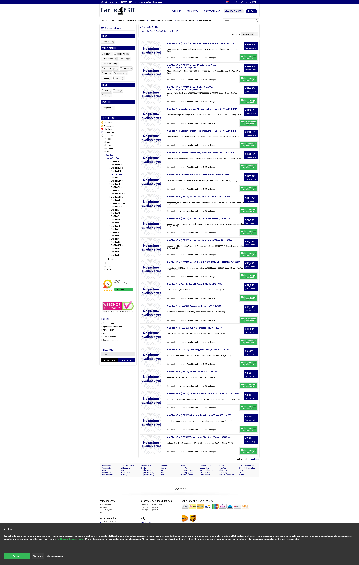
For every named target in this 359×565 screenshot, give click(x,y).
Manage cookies (55, 556)
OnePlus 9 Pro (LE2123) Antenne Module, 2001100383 (192, 371)
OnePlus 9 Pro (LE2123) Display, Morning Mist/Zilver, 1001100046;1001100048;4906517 (191, 66)
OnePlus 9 (115, 177)
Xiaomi (108, 269)
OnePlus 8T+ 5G (117, 181)
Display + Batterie (148, 470)
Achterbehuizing (108, 475)
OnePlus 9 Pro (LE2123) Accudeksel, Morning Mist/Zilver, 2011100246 (199, 240)
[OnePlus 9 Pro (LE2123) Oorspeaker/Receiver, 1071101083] (151, 313)
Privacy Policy (108, 330)
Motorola (109, 148)
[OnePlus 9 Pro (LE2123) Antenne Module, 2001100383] (151, 379)
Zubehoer (243, 473)
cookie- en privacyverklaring (70, 539)
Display (108, 54)
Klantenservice (212, 11)
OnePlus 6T (115, 213)
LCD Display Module (187, 473)
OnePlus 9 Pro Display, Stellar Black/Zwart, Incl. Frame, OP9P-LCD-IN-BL (201, 153)
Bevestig (17, 556)
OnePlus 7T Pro (117, 197)
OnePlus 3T (115, 226)
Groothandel (235, 11)
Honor (107, 142)
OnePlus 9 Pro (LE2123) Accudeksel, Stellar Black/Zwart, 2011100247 (199, 218)
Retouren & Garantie (110, 340)
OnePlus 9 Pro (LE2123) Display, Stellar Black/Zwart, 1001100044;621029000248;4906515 (191, 88)
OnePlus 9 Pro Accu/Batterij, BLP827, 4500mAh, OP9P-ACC (194, 284)
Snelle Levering (206, 500)
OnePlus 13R (116, 255)
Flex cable (164, 466)
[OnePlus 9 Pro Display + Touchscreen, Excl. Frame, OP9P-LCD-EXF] (151, 182)
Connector (121, 74)
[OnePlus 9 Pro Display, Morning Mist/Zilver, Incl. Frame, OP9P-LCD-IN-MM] (151, 116)
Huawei (108, 145)
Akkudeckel (125, 468)
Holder (163, 473)
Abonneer (126, 360)
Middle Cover (205, 473)
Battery (124, 475)
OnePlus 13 (115, 252)
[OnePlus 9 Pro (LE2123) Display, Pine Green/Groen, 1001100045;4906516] (151, 50)
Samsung (109, 266)
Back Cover (125, 473)
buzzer (241, 475)
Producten (192, 11)
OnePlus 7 (115, 210)
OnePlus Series (115, 158)
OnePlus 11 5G (117, 165)
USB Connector (111, 64)
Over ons (176, 11)
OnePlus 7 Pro (116, 206)
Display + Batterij (147, 473)
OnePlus (109, 42)
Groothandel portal (112, 28)
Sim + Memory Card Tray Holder (227, 475)
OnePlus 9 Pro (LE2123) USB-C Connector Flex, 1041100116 (194, 328)
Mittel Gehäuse (206, 475)
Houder (163, 475)
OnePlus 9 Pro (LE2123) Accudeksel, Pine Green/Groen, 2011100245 (198, 196)
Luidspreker (204, 468)
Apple (123, 470)
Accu (104, 470)
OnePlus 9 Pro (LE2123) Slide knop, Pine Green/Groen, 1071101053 (198, 350)
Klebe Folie (184, 468)
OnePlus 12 (115, 248)
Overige (120, 78)
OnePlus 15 (115, 161)
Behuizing (125, 59)
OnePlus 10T (116, 171)
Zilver (118, 91)
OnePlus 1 (115, 236)
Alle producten (109, 126)
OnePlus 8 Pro (116, 187)
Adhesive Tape (111, 69)
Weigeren (38, 556)
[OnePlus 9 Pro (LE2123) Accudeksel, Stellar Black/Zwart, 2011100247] (151, 225)
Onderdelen (108, 136)
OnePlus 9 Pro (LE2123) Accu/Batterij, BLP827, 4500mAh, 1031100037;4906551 (203, 262)
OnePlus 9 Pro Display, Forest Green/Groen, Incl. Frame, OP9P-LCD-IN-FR (201, 131)
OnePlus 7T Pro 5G (118, 194)
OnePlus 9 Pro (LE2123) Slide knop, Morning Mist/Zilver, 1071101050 (199, 415)
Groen (107, 96)
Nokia (221, 466)
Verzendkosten (253, 459)
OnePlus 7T (115, 200)
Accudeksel (110, 59)
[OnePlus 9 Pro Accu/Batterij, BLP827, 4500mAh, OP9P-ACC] (151, 291)
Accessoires (108, 132)
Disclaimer (106, 333)
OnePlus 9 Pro (117, 174)
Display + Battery (147, 475)
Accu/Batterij (123, 54)
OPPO (107, 152)
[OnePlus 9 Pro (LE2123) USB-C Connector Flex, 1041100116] (151, 335)
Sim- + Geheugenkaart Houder (247, 468)
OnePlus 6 (115, 216)
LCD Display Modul (187, 470)
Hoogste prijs (248, 34)
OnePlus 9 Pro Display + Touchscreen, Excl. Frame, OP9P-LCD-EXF (198, 175)
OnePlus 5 (115, 223)
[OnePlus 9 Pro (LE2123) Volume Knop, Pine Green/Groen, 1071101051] (151, 444)
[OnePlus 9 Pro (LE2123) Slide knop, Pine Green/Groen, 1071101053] (151, 357)
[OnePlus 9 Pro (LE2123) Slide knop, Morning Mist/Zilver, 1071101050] (151, 422)
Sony (241, 470)
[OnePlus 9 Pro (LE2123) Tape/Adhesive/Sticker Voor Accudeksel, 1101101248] (151, 400)
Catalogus (107, 123)
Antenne (127, 69)
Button (107, 74)
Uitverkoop (107, 129)
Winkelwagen (248, 2)
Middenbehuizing (206, 470)
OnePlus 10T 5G (117, 245)
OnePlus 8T (115, 184)
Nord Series (113, 259)
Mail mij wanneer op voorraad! (248, 57)
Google (108, 139)
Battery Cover (146, 466)
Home (142, 31)
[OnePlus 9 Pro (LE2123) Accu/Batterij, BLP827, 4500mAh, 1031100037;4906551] (151, 269)
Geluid (107, 78)
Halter (163, 470)
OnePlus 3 (115, 229)
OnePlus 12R (116, 242)
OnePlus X (115, 239)
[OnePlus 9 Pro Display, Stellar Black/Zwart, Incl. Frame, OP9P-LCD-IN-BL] (151, 160)
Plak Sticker (223, 470)
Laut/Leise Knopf (186, 475)
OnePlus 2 (115, 232)
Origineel (109, 108)
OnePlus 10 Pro (117, 168)
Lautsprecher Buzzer (208, 466)
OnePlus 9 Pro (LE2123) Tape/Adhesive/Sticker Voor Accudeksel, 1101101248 (203, 393)
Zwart (107, 91)
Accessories (107, 468)
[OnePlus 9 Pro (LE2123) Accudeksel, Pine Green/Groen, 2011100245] (151, 203)
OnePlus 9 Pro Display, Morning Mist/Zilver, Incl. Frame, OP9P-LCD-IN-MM (202, 109)
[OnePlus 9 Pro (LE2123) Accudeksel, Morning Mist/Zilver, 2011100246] (151, 247)
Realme (108, 263)
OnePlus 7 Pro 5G (118, 203)
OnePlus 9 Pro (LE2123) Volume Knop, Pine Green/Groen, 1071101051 (199, 437)
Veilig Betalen (188, 500)
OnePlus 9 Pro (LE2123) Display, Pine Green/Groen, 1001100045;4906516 (200, 43)
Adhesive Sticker (127, 466)
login (252, 11)
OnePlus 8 (115, 190)
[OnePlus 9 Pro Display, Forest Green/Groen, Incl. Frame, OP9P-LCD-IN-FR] (151, 138)
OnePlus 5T (115, 219)
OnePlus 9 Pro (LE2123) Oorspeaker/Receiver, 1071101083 (194, 306)
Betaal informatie (109, 337)
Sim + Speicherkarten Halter (247, 466)
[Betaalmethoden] (211, 506)
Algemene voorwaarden (112, 326)
